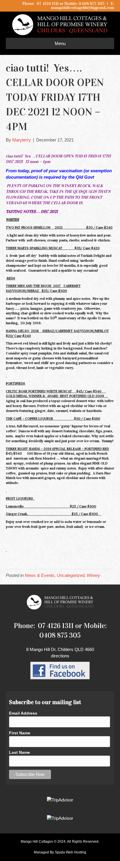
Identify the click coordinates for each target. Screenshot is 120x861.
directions (60, 655)
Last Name (19, 752)
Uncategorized (70, 575)
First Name (19, 733)
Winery (93, 575)
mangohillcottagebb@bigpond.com (82, 7)
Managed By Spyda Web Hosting (60, 852)
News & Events (39, 575)
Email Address (23, 713)
